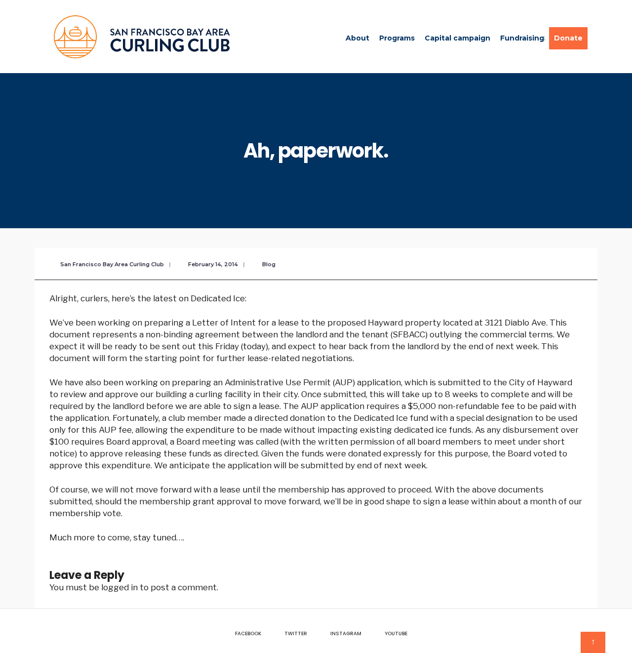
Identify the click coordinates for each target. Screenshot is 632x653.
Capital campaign (457, 38)
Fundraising (522, 38)
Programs (397, 38)
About (357, 38)
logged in (119, 587)
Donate (568, 38)
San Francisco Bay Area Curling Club (112, 264)
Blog (269, 264)
